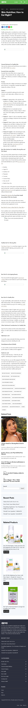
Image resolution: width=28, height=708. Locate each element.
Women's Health (4, 681)
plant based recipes (6, 400)
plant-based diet (16, 144)
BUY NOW (6, 552)
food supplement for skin (7, 382)
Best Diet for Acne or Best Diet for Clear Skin (12, 207)
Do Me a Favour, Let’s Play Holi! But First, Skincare (12, 453)
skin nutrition (12, 68)
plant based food (17, 391)
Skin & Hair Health (5, 417)
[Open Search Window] (21, 2)
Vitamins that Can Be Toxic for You (10, 501)
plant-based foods (9, 190)
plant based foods (6, 394)
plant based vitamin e (6, 403)
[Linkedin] (7, 27)
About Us (3, 695)
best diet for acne (6, 373)
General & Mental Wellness (6, 666)
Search (5, 486)
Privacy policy (20, 700)
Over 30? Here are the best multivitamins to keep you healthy (13, 462)
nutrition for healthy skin (7, 388)
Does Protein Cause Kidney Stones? (11, 504)
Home (2, 9)
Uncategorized (4, 679)
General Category (4, 669)
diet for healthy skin (15, 376)
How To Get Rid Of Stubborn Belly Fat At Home (13, 473)
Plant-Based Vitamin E (6, 246)
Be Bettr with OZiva (5, 661)
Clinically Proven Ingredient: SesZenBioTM (12, 514)
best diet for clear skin (16, 373)
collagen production (7, 103)
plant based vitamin (16, 400)
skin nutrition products (15, 406)
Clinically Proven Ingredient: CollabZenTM (12, 511)
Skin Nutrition (8, 195)
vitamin (23, 406)
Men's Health (3, 674)
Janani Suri (16, 24)
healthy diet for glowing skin (8, 385)
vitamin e (4, 409)
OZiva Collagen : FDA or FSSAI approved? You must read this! (11, 480)
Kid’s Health (3, 671)
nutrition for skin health (20, 388)
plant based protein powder (18, 397)
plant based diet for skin (7, 391)
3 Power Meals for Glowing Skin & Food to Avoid (12, 444)
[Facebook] (2, 27)
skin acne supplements (17, 403)
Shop (2, 692)
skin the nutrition (20, 361)
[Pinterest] (9, 27)
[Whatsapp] (11, 27)
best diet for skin (5, 376)
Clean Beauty (3, 664)
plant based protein (6, 397)
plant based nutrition (16, 394)
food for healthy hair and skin (8, 379)
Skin (7, 9)
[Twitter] (5, 27)
